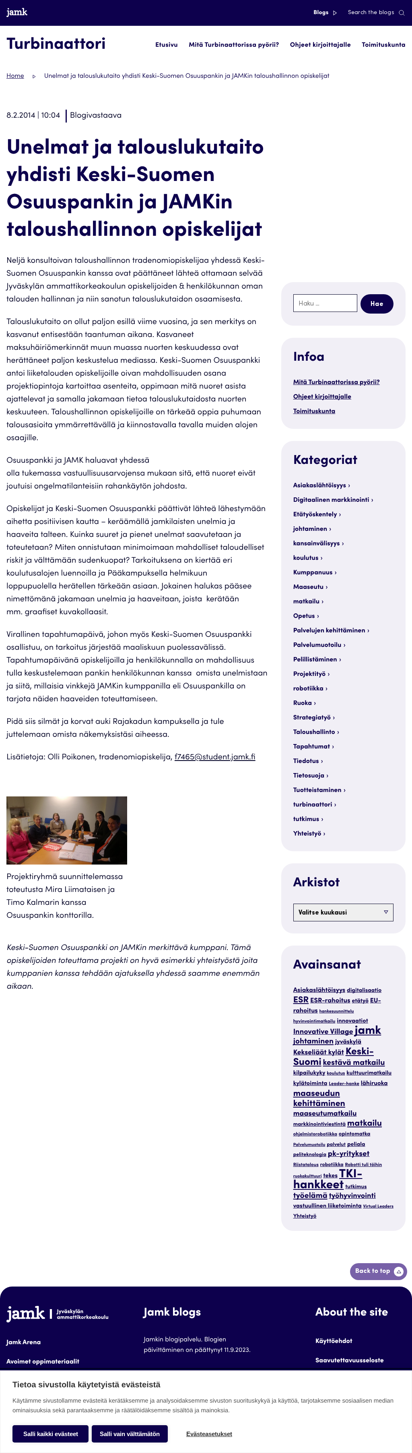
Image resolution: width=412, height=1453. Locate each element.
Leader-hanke (344, 1084)
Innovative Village (323, 1032)
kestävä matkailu (354, 1063)
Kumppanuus (313, 573)
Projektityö (309, 674)
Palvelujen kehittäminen (329, 631)
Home (15, 76)
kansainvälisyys (316, 544)
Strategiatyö (312, 718)
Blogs (321, 13)
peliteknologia (309, 1155)
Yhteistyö (307, 834)
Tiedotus (306, 762)
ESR (301, 1000)
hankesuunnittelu (336, 1011)
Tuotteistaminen (317, 791)
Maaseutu (308, 587)
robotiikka (308, 689)
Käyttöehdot (333, 1342)
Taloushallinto (314, 733)
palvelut (336, 1145)
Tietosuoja (308, 776)
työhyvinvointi (352, 1196)
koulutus (306, 558)
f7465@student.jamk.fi (215, 758)
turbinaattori (312, 805)
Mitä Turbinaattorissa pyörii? (234, 45)
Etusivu (166, 45)
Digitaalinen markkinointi (331, 500)
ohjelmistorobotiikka (315, 1135)
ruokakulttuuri (307, 1176)
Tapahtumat (311, 747)
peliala (356, 1144)
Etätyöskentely (315, 515)
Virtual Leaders (378, 1206)
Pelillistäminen (315, 660)
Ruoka (302, 704)
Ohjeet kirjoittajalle (320, 45)
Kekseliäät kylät (318, 1053)
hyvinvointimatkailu (314, 1022)
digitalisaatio (364, 991)
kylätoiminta (310, 1084)
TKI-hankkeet (328, 1180)
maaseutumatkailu (325, 1114)
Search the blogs (371, 13)
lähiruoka (374, 1084)
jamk (368, 1031)
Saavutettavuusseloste (349, 1361)
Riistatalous (306, 1165)
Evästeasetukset (209, 1433)
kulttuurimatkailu (368, 1073)
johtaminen (310, 529)
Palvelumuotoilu (317, 645)
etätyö (360, 1001)
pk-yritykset (349, 1154)
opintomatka (354, 1134)
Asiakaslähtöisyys (319, 486)
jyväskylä (348, 1042)
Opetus (304, 616)
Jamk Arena (23, 1343)
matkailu (306, 602)
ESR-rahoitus (330, 1001)
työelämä (310, 1196)
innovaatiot (352, 1022)
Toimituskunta (384, 45)
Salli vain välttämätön (130, 1433)
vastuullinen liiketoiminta (327, 1207)
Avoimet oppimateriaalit (42, 1362)
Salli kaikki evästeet (50, 1433)
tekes (330, 1176)
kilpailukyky (309, 1074)
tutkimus (306, 820)
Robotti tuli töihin (363, 1165)
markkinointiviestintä (319, 1124)
